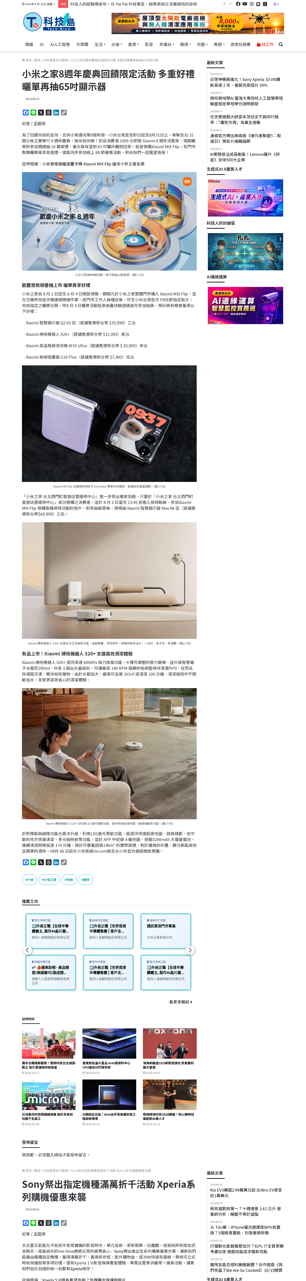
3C (41, 44)
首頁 (28, 60)
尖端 (115, 44)
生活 (99, 44)
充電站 (165, 44)
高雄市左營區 (99, 920)
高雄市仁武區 (157, 920)
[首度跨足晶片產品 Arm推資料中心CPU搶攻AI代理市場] (109, 1043)
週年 (86, 879)
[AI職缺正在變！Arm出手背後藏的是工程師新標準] (109, 1094)
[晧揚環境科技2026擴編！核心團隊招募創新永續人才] (170, 1094)
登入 (276, 4)
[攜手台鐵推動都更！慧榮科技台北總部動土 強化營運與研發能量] (49, 1043)
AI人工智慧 (60, 44)
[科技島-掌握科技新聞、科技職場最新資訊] (49, 22)
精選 (29, 44)
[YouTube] (244, 4)
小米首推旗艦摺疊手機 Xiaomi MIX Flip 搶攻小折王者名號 (93, 164)
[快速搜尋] (280, 44)
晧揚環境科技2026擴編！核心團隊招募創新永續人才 (168, 1116)
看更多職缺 (179, 1002)
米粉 (70, 879)
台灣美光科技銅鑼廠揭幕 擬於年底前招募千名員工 (47, 1116)
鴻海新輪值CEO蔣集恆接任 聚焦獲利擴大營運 (168, 1065)
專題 (218, 44)
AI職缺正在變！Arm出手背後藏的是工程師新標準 (109, 1116)
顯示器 (113, 146)
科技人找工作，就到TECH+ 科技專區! (104, 4)
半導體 (82, 44)
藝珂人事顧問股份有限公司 (50, 937)
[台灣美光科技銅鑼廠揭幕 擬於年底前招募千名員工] (49, 1094)
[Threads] (265, 4)
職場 (184, 44)
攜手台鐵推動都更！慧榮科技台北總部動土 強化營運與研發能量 (48, 1065)
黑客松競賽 (241, 44)
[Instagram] (251, 4)
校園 (201, 44)
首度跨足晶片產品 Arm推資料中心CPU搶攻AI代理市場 (106, 1065)
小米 (74, 135)
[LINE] (258, 4)
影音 (149, 44)
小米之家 (34, 140)
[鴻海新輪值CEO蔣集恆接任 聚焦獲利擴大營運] (170, 1043)
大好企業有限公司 (159, 937)
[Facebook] (238, 4)
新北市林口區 (42, 920)
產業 (132, 44)
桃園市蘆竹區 (42, 962)
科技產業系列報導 (55, 60)
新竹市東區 (98, 962)
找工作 (267, 44)
